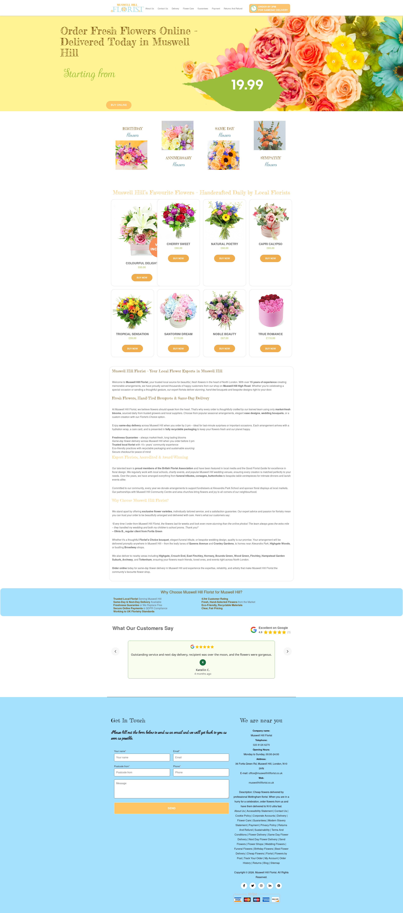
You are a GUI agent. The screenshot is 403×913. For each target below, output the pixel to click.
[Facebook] (244, 886)
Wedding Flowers (275, 844)
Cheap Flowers (255, 853)
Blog (266, 863)
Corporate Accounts (264, 815)
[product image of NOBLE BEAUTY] (224, 310)
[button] (115, 651)
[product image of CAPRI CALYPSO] (270, 220)
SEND (172, 808)
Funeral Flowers (243, 848)
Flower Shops (255, 844)
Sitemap (275, 863)
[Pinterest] (278, 886)
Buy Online (119, 105)
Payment (216, 8)
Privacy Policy (268, 825)
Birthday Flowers (263, 848)
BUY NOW (142, 277)
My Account (271, 858)
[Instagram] (261, 886)
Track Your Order (253, 858)
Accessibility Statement (260, 811)
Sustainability (262, 830)
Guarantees (203, 8)
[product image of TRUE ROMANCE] (270, 310)
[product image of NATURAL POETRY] (224, 220)
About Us (149, 8)
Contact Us (163, 8)
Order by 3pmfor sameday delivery (273, 8)
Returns (257, 863)
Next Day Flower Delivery (263, 839)
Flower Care (188, 8)
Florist (269, 853)
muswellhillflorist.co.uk (261, 782)
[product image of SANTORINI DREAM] (178, 310)
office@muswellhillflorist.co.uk (265, 773)
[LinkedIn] (270, 886)
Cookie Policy (243, 815)
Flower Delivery (257, 834)
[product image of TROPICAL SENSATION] (132, 310)
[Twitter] (253, 886)
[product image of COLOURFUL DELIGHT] (142, 230)
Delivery (175, 8)
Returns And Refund (233, 8)
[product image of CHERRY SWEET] (178, 220)
